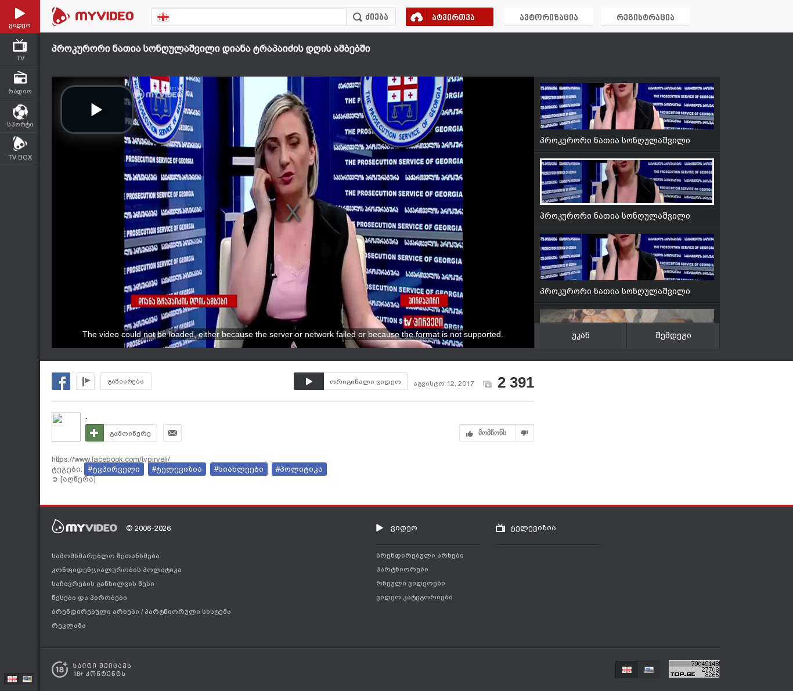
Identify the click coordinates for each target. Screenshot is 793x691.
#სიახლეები (239, 469)
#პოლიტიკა (299, 469)
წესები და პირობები (89, 598)
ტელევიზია (533, 527)
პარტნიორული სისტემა (188, 611)
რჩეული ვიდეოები (410, 583)
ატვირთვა (453, 18)
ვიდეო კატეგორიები (414, 597)
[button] (97, 109)
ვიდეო (404, 527)
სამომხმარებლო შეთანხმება (106, 556)
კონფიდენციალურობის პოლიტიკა (117, 570)
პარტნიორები (402, 569)
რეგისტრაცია (646, 18)
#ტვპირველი (114, 469)
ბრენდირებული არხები (96, 611)
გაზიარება (126, 381)
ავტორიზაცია (549, 18)
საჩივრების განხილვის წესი (103, 584)
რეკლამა (69, 625)
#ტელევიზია (177, 469)
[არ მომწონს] (525, 433)
